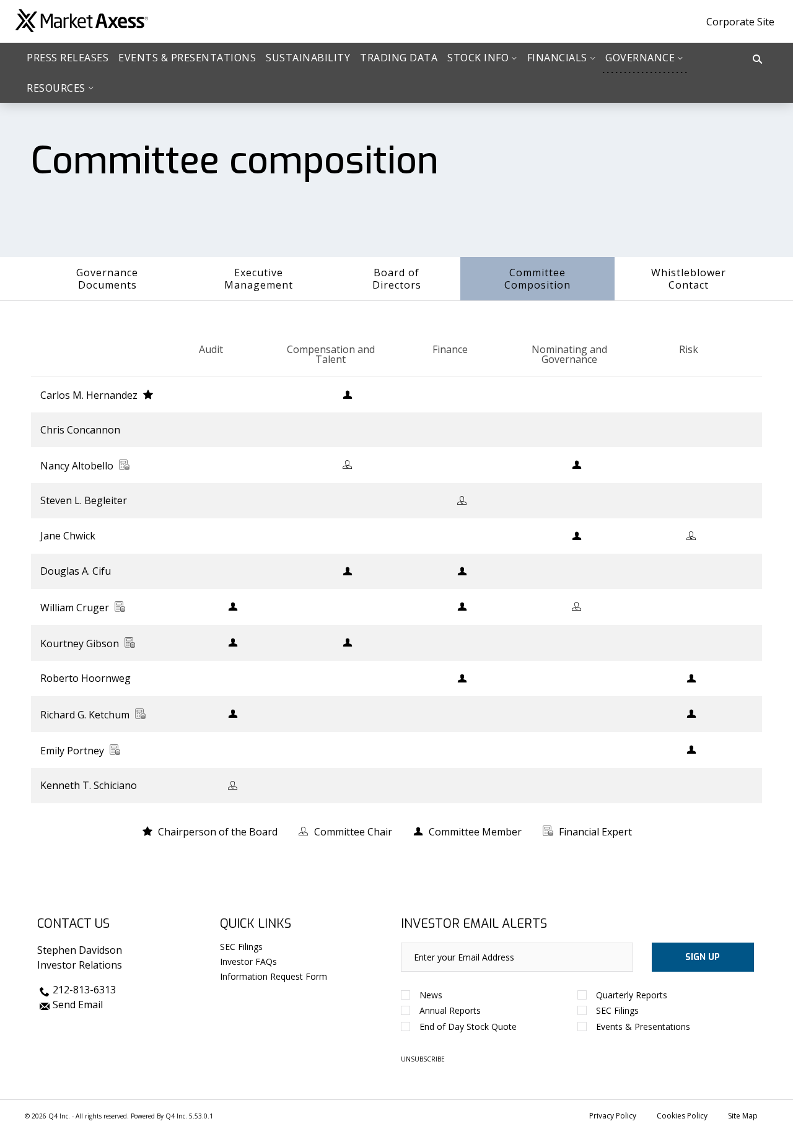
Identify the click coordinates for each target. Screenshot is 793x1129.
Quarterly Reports (631, 995)
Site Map (743, 1115)
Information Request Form (273, 976)
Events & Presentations (643, 1026)
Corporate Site (740, 21)
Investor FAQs (248, 961)
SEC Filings (241, 946)
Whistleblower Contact (688, 279)
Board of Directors (396, 279)
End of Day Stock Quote (468, 1026)
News (430, 995)
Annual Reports (450, 1010)
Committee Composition (537, 279)
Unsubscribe (423, 1059)
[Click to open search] (757, 59)
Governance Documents (107, 279)
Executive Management (258, 279)
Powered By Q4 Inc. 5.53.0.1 (172, 1116)
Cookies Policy (682, 1115)
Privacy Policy (612, 1115)
